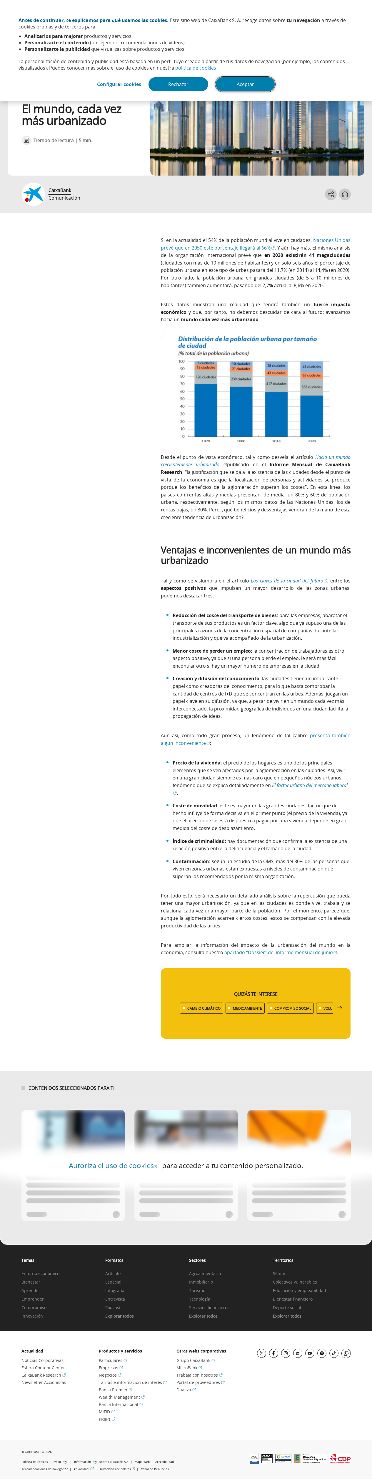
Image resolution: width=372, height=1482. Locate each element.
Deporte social (287, 1307)
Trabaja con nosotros (199, 1375)
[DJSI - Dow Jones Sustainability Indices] (315, 1461)
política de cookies (195, 68)
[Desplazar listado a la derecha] (339, 1008)
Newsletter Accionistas (43, 1382)
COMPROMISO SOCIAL (292, 1008)
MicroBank (189, 1367)
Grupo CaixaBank (195, 1360)
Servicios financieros (209, 1307)
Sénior (279, 1273)
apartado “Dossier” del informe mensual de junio (280, 952)
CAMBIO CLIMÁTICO (204, 1008)
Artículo (113, 1273)
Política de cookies (34, 1462)
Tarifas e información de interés (133, 1382)
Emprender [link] (32, 1299)
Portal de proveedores (200, 1382)
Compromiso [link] (33, 1307)
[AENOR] (267, 1461)
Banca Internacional (121, 1404)
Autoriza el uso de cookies (113, 1165)
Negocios (110, 1375)
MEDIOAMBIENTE (247, 1008)
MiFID (107, 1411)
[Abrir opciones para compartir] (331, 194)
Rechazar (178, 84)
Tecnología (199, 1299)
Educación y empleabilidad (299, 1290)
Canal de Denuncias (155, 1469)
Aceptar (245, 84)
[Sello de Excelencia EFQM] (297, 1461)
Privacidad (84, 1469)
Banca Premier (115, 1389)
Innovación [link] (32, 1316)
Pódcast (113, 1307)
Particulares (113, 1360)
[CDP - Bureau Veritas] (340, 1461)
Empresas (111, 1367)
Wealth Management (122, 1397)
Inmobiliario (201, 1282)
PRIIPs (107, 1419)
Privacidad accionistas (117, 1469)
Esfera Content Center (43, 1367)
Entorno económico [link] (40, 1273)
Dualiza (186, 1389)
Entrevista (115, 1299)
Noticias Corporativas (42, 1360)
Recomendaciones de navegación (44, 1469)
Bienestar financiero (293, 1299)
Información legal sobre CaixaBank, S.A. (101, 1462)
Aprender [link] (30, 1290)
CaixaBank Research (43, 1375)
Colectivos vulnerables (295, 1282)
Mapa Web (142, 1462)
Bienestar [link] (30, 1282)
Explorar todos (119, 1316)
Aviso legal (61, 1462)
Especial (113, 1282)
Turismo (197, 1290)
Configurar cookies (119, 84)
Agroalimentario (205, 1273)
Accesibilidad (164, 1462)
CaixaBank (60, 190)
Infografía (114, 1290)
